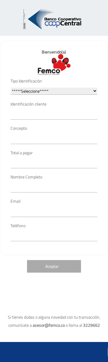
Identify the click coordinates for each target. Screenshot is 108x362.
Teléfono (18, 225)
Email (15, 201)
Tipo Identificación (26, 81)
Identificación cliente (28, 104)
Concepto (18, 128)
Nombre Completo (26, 177)
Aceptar (52, 266)
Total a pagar (21, 152)
